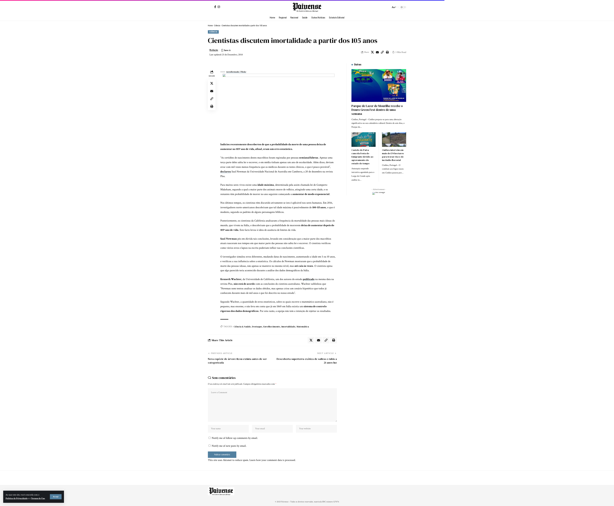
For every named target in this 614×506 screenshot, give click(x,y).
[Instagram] (219, 6)
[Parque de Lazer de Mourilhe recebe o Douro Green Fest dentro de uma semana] (378, 85)
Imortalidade (288, 326)
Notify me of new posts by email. (229, 446)
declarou (225, 171)
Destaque (257, 326)
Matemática (303, 326)
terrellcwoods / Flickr (236, 72)
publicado (309, 279)
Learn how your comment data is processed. (272, 460)
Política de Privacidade (17, 498)
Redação (213, 49)
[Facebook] (215, 6)
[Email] (377, 52)
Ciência (217, 25)
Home (210, 25)
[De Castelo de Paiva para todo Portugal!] (307, 7)
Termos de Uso (38, 498)
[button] (56, 496)
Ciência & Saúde (242, 326)
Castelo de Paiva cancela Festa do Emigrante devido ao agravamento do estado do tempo (362, 156)
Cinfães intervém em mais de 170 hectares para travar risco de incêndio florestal (393, 155)
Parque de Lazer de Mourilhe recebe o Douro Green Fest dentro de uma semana (377, 110)
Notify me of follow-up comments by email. (235, 438)
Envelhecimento (271, 326)
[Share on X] (372, 52)
